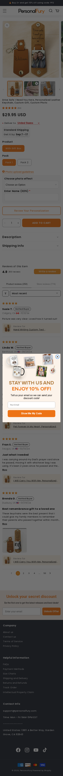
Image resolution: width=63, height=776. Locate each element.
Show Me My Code (31, 413)
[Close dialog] (57, 357)
